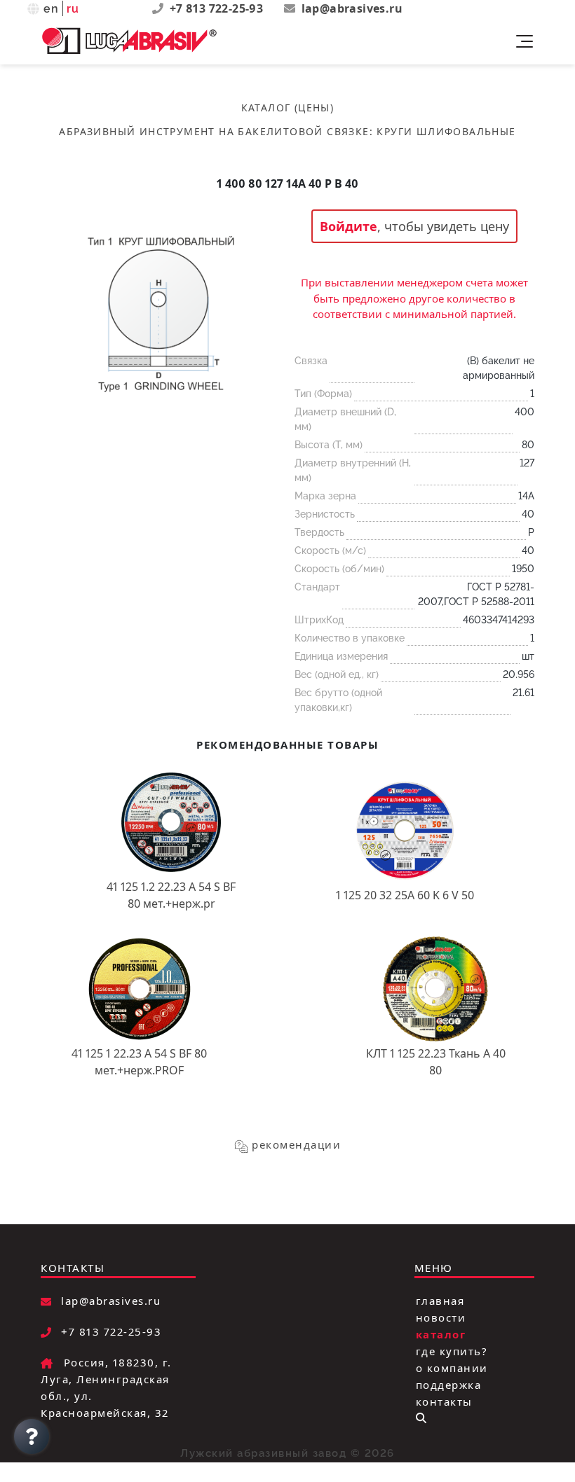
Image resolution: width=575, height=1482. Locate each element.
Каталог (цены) (287, 107)
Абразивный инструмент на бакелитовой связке (214, 131)
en (51, 8)
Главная (440, 1301)
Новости (441, 1317)
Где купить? (452, 1351)
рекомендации (296, 1144)
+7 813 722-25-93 (218, 8)
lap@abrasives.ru (352, 8)
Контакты (444, 1401)
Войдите (348, 226)
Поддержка (449, 1385)
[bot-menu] (421, 1418)
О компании (452, 1368)
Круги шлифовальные (446, 131)
